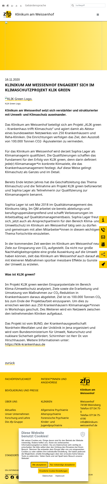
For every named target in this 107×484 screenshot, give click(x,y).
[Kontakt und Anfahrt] (103, 219)
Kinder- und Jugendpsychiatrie (51, 423)
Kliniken (46, 401)
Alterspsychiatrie (51, 414)
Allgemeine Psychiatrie (54, 410)
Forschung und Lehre (17, 418)
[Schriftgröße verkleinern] (16, 5)
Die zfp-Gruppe (14, 421)
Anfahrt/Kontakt (12, 475)
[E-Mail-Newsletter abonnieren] (103, 244)
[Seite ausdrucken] (3, 5)
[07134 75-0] (103, 229)
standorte (12, 455)
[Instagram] (18, 477)
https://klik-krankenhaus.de (25, 344)
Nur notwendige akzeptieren (62, 465)
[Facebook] (12, 477)
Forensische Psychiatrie (55, 418)
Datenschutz (47, 476)
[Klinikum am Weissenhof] (85, 381)
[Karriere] (103, 264)
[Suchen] (72, 5)
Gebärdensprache (35, 5)
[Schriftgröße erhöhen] (12, 5)
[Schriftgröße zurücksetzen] (21, 5)
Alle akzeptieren (39, 465)
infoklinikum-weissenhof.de (89, 423)
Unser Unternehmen (17, 414)
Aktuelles (10, 410)
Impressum (60, 476)
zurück (10, 363)
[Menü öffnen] (98, 14)
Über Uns (11, 401)
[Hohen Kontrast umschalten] (7, 5)
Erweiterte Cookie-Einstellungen (53, 471)
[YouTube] (6, 477)
